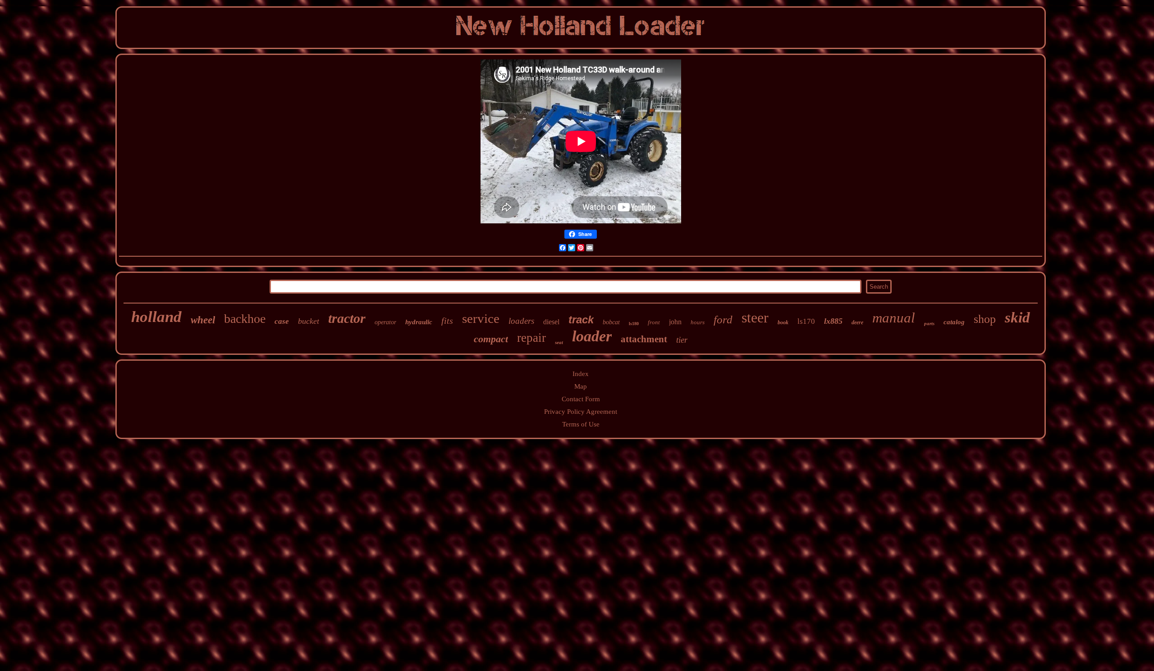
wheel (203, 320)
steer (755, 317)
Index (580, 373)
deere (857, 322)
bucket (308, 321)
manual (893, 318)
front (654, 322)
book (783, 322)
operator (385, 322)
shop (985, 319)
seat (559, 342)
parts (929, 323)
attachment (644, 339)
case (282, 321)
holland (156, 317)
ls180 (634, 323)
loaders (521, 321)
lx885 (833, 321)
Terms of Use (581, 424)
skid (1017, 317)
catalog (954, 322)
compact (491, 339)
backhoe (245, 319)
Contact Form (581, 399)
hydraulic (418, 322)
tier (681, 340)
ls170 (806, 321)
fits (447, 321)
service (480, 318)
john (675, 322)
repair (531, 338)
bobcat (611, 322)
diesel (551, 322)
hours (698, 322)
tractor (347, 318)
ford (723, 319)
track (581, 319)
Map (580, 386)
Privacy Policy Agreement (580, 411)
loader (592, 336)
